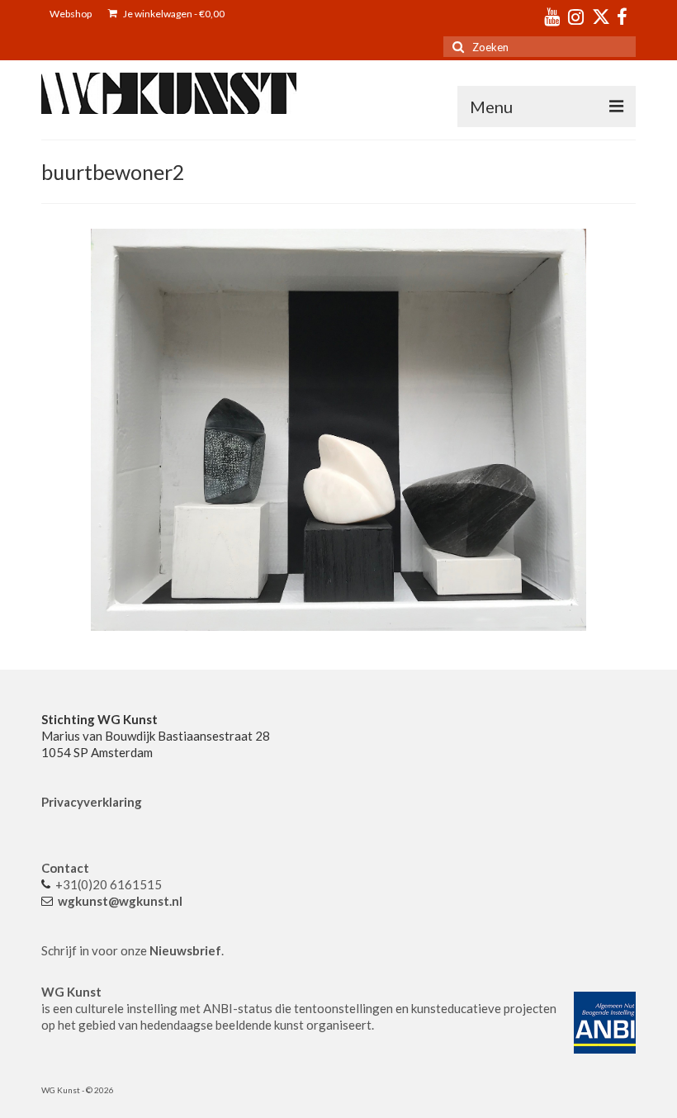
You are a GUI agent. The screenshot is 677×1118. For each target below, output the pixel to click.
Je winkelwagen (173, 13)
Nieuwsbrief (185, 950)
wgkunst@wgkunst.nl (120, 900)
